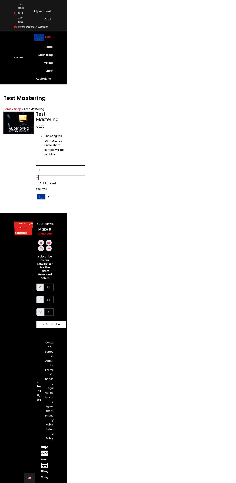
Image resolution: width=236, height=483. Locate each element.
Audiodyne (43, 79)
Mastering (45, 55)
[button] (44, 79)
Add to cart (48, 183)
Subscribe (53, 324)
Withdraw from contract (24, 228)
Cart (47, 19)
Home (48, 47)
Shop (49, 71)
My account (42, 11)
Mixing (48, 63)
